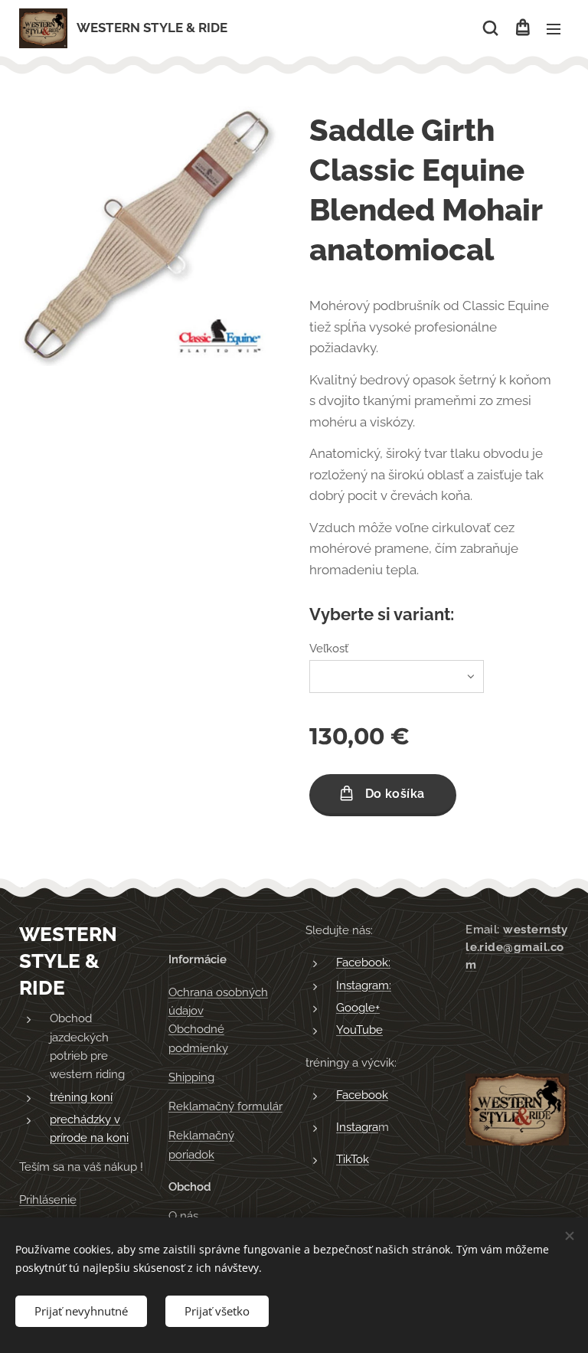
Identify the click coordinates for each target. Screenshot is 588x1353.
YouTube (359, 1030)
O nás (183, 1216)
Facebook (362, 1095)
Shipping (191, 1077)
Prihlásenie (48, 1200)
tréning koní (81, 1097)
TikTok (352, 1159)
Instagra (357, 1127)
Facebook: (363, 962)
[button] (490, 28)
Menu (553, 28)
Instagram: (363, 985)
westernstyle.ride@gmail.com (517, 947)
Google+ (358, 1008)
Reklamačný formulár (225, 1106)
